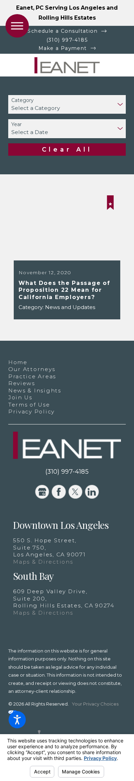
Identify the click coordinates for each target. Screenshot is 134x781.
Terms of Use (29, 404)
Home (17, 362)
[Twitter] (75, 492)
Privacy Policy (31, 411)
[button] (17, 719)
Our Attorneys (31, 369)
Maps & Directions (43, 561)
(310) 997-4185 (67, 40)
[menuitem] (67, 362)
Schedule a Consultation (62, 31)
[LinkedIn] (92, 492)
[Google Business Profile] (42, 492)
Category (22, 100)
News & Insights (34, 390)
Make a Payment (62, 48)
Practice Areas (32, 376)
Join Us (20, 397)
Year (16, 124)
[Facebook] (59, 492)
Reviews (21, 383)
